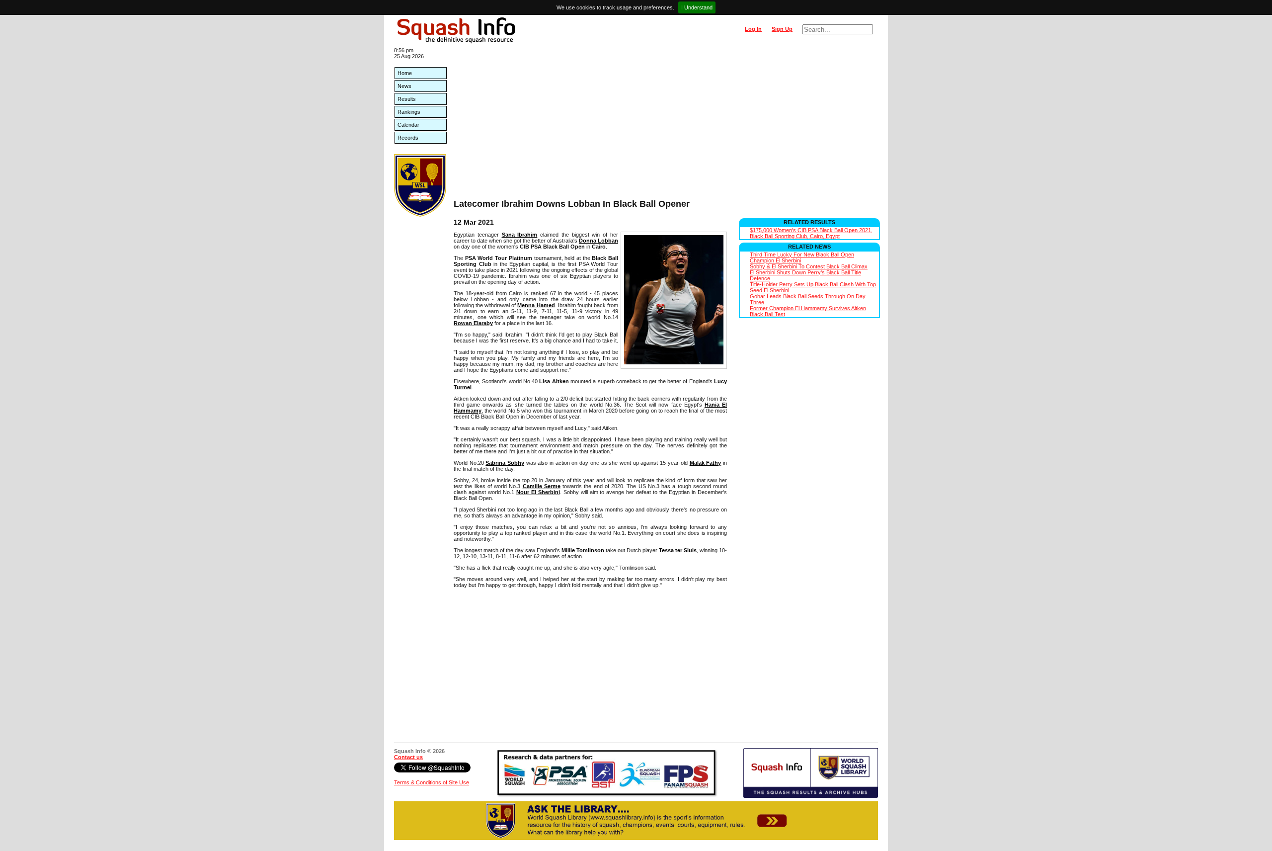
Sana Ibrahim (520, 235)
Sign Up (782, 29)
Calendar (408, 125)
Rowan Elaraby (473, 323)
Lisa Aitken (553, 381)
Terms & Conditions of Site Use (431, 782)
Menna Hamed (536, 305)
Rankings (409, 112)
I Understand (697, 7)
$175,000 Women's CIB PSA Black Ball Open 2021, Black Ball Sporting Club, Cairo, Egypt (811, 233)
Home (405, 73)
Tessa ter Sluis (678, 550)
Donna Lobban (598, 241)
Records (408, 138)
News (404, 86)
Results (407, 99)
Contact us (408, 757)
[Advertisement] (666, 124)
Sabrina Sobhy (504, 463)
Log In (753, 29)
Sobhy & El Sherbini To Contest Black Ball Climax (809, 266)
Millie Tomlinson (582, 550)
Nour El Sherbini (538, 492)
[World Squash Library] (420, 215)
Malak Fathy (705, 463)
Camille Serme (541, 486)
